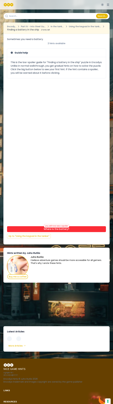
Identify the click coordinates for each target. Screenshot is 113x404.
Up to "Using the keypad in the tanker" (29, 236)
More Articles (16, 345)
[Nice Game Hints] (9, 4)
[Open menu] (108, 4)
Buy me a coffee (17, 276)
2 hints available (56, 43)
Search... (102, 16)
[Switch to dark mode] (102, 4)
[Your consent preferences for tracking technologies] (108, 401)
